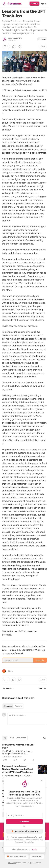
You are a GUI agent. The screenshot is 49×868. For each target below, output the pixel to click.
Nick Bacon (17, 756)
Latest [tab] (11, 738)
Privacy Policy (29, 842)
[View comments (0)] (13, 46)
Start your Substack (18, 856)
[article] (24, 752)
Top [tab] (5, 738)
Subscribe (34, 3)
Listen (43, 39)
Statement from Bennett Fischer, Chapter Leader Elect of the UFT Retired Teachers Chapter (17, 769)
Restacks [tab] (18, 706)
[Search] (44, 737)
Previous (9, 688)
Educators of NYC (15, 38)
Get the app (37, 856)
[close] (42, 781)
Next (41, 688)
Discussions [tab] (21, 738)
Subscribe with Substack (26, 831)
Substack (12, 862)
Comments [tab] (8, 706)
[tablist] (13, 706)
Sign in (43, 3)
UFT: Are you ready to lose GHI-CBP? (18, 746)
